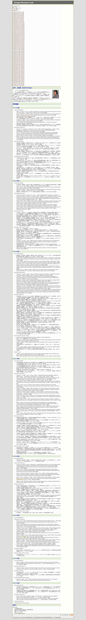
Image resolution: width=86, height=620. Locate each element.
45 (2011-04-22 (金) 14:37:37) (18, 64)
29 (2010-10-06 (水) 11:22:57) (18, 45)
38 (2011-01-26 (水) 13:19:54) (18, 55)
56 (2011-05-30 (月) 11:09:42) (18, 77)
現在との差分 (15, 8)
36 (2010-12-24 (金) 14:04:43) (18, 53)
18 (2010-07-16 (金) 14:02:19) (18, 32)
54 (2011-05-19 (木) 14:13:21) (18, 74)
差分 (13, 6)
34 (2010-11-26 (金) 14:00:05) (18, 51)
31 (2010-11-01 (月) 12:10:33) (18, 47)
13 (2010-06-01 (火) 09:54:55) (18, 26)
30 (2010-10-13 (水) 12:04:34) (18, 46)
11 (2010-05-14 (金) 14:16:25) (18, 23)
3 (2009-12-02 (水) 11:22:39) (18, 14)
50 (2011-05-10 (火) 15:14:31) (18, 69)
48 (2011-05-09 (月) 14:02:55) (18, 67)
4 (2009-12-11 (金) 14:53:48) (18, 15)
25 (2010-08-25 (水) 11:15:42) (18, 40)
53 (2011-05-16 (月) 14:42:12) (18, 73)
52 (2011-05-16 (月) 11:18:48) (18, 72)
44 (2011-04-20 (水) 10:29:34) (18, 62)
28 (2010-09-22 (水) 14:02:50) (18, 43)
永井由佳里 (14, 10)
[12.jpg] (55, 94)
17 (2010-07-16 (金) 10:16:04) (18, 30)
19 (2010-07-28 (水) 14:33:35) (18, 33)
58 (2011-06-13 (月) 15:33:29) (18, 79)
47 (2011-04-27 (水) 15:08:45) (18, 66)
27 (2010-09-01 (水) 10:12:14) (18, 42)
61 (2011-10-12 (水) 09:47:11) (18, 82)
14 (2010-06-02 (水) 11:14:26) (18, 27)
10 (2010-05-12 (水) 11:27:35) (18, 22)
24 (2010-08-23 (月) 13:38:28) (18, 39)
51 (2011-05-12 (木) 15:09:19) (18, 71)
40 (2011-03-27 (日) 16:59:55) (18, 58)
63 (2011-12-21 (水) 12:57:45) (18, 85)
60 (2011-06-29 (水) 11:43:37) (18, 81)
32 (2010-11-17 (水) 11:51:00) (18, 48)
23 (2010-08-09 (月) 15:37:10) (18, 38)
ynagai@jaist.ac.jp (21, 613)
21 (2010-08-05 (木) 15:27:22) (18, 35)
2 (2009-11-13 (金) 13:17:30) (18, 13)
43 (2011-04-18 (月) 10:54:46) (18, 61)
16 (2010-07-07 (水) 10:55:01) (18, 29)
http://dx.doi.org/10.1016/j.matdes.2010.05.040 (25, 116)
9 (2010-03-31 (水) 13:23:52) (18, 21)
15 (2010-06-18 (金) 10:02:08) (18, 28)
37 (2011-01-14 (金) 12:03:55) (18, 54)
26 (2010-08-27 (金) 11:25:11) (18, 41)
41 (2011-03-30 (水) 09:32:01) (18, 59)
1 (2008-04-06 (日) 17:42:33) (18, 12)
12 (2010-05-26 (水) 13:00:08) (18, 25)
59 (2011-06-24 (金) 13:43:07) (18, 80)
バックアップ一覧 (16, 5)
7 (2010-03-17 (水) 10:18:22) (18, 19)
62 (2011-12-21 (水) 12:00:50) (18, 84)
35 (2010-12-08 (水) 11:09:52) (18, 52)
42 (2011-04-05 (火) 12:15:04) (18, 60)
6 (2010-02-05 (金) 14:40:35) (18, 17)
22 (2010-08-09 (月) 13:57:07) (18, 36)
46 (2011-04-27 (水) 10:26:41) (18, 65)
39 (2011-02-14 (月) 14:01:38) (18, 56)
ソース (13, 9)
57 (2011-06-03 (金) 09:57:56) (18, 78)
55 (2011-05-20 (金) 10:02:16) (18, 75)
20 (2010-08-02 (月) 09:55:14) (18, 34)
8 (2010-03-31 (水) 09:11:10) (18, 20)
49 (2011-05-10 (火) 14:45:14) (18, 68)
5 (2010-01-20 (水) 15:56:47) (18, 16)
